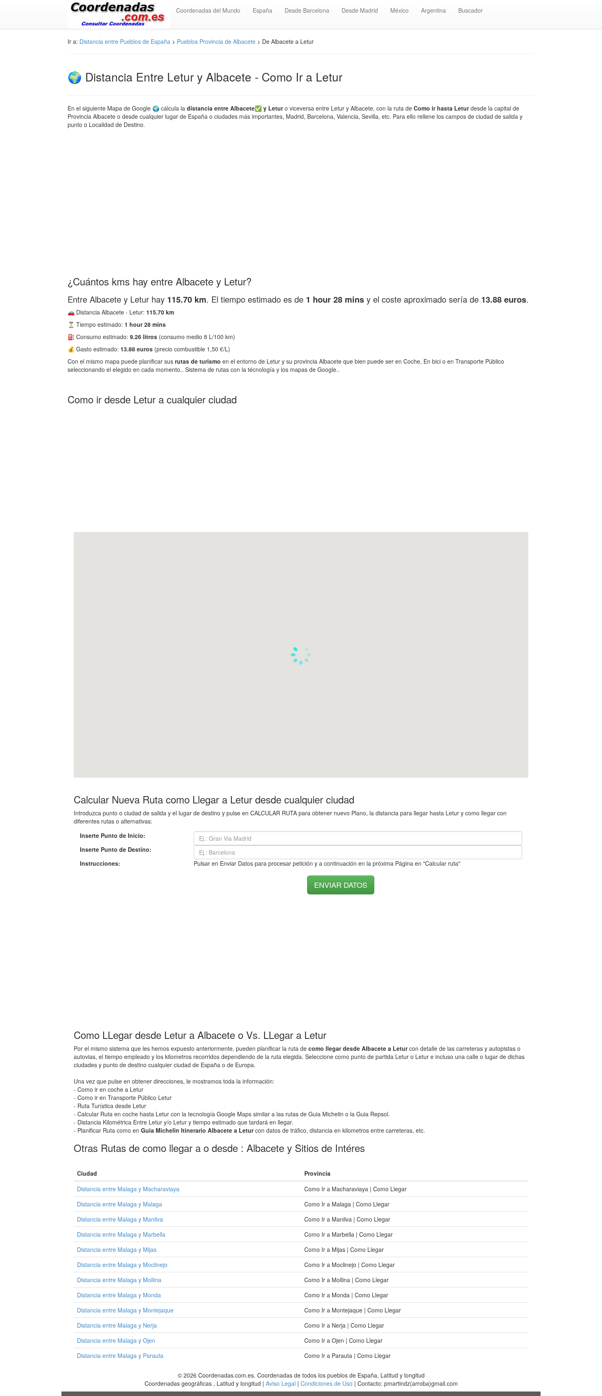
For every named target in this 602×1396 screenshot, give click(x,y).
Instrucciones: (100, 863)
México (399, 10)
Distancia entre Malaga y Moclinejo (122, 1264)
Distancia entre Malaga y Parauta (120, 1355)
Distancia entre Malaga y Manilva (120, 1219)
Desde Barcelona (307, 10)
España (262, 10)
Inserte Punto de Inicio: (112, 835)
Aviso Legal (281, 1383)
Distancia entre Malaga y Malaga (119, 1204)
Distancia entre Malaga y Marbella (121, 1234)
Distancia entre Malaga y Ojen (116, 1340)
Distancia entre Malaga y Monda (119, 1295)
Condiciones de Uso (327, 1383)
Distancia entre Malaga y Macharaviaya (128, 1189)
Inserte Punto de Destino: (116, 849)
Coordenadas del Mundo (208, 10)
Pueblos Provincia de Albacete (216, 41)
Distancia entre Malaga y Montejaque (125, 1310)
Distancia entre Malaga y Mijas (116, 1249)
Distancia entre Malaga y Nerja (117, 1325)
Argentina (433, 10)
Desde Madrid (360, 10)
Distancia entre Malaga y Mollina (119, 1280)
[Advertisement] (301, 202)
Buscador (470, 10)
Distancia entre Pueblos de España (124, 41)
